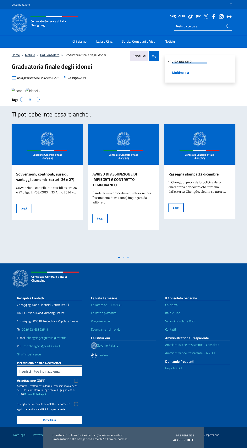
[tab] (119, 257)
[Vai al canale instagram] (220, 16)
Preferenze (185, 435)
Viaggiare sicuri (100, 321)
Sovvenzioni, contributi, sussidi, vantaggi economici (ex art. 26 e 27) (45, 176)
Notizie (30, 54)
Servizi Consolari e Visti (180, 321)
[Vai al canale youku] (197, 16)
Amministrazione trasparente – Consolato (192, 344)
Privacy (28, 394)
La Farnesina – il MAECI (106, 304)
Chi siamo (171, 304)
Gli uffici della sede (29, 354)
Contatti (170, 329)
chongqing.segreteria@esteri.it (46, 337)
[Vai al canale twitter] (205, 16)
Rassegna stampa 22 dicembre (193, 174)
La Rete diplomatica (104, 312)
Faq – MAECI (173, 368)
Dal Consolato (49, 54)
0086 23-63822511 (35, 329)
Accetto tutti (184, 440)
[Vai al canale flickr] (228, 16)
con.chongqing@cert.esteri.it (42, 346)
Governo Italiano (21, 5)
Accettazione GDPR (31, 380)
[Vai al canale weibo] (189, 16)
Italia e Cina (172, 312)
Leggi (26, 208)
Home (16, 54)
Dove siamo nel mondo (105, 329)
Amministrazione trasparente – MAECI (190, 353)
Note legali (19, 435)
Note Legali (39, 394)
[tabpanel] (47, 189)
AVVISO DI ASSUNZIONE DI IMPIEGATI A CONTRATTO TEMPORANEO (114, 179)
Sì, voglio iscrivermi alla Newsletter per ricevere (43, 404)
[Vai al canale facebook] (213, 16)
